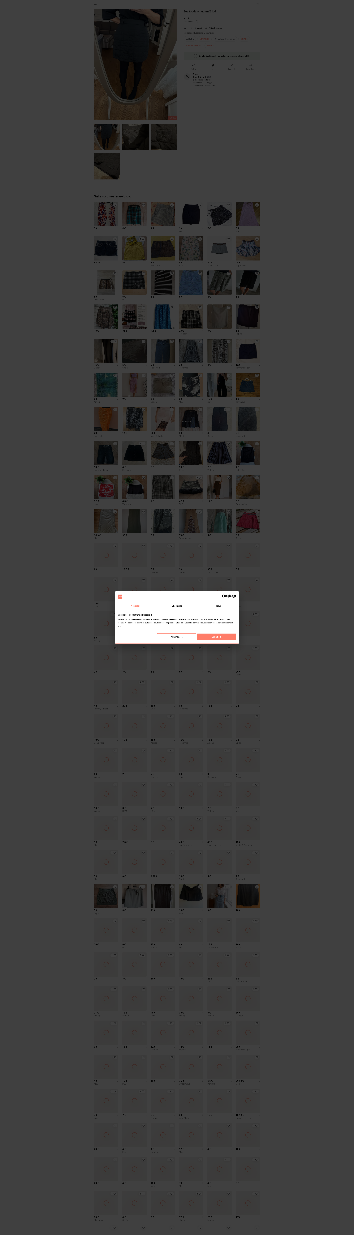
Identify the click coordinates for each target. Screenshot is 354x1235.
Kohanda (175, 637)
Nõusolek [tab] (135, 606)
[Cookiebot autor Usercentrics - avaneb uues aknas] (224, 597)
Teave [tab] (218, 606)
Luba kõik (216, 637)
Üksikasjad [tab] (177, 606)
